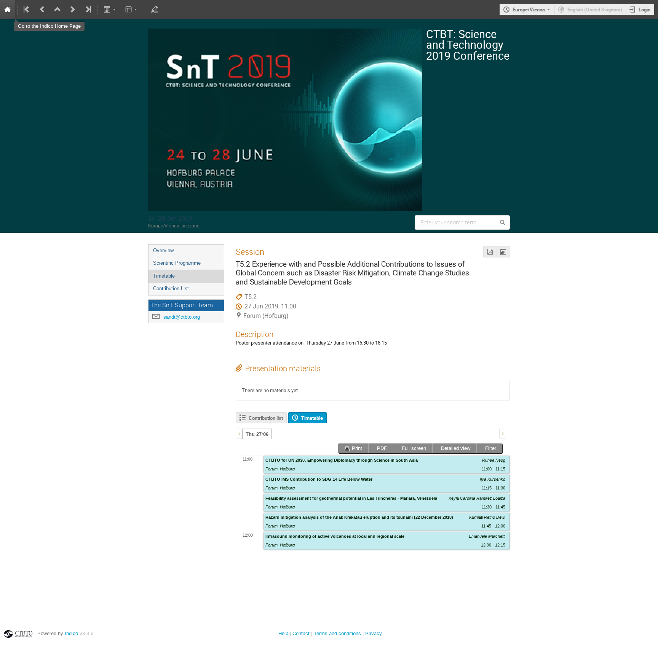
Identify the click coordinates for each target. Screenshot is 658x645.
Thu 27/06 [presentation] (257, 434)
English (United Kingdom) (594, 9)
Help (283, 633)
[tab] (257, 434)
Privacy (373, 633)
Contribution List (171, 288)
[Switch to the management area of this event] (154, 9)
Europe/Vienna (529, 9)
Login (644, 9)
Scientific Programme (177, 263)
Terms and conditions (337, 633)
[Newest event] (87, 9)
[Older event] (42, 9)
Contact (301, 633)
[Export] (110, 9)
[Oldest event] (27, 9)
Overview (163, 250)
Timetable (164, 276)
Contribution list (266, 418)
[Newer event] (72, 9)
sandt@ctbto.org (181, 317)
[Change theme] (132, 9)
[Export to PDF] (490, 251)
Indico (71, 633)
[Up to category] (57, 9)
